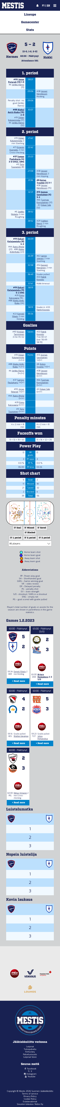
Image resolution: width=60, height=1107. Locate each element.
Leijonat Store (30, 1057)
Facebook (31, 1068)
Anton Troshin (41, 181)
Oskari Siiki (46, 205)
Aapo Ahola (18, 246)
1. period (16, 538)
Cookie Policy (30, 1099)
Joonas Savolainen (42, 193)
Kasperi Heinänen (42, 266)
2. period (31, 538)
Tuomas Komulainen (43, 201)
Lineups (30, 15)
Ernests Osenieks (16, 148)
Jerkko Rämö (18, 84)
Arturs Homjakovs (43, 675)
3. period (45, 538)
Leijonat (30, 1046)
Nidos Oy (39, 1104)
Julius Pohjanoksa (43, 737)
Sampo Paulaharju (17, 157)
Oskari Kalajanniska (16, 118)
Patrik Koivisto (41, 278)
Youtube (31, 1076)
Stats (30, 30)
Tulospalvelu (30, 1049)
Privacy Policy (30, 1096)
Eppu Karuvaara (16, 296)
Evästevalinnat (30, 1101)
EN (48, 5)
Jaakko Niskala (17, 213)
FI (43, 5)
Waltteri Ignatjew (21, 736)
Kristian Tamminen (19, 333)
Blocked (31, 532)
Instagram (31, 1074)
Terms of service (30, 1093)
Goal (18, 528)
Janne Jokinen (42, 257)
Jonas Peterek (16, 80)
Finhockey (30, 1051)
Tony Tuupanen (17, 165)
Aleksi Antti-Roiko (16, 111)
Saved (43, 528)
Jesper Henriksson (42, 92)
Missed (30, 528)
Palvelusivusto (30, 1054)
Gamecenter (30, 22)
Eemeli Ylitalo (20, 671)
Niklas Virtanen (20, 793)
